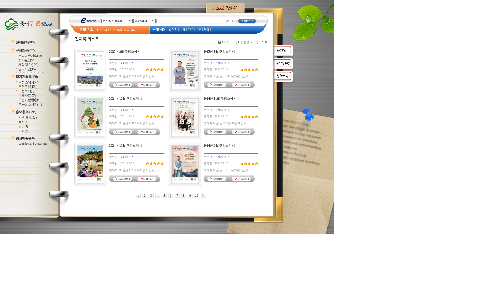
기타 (23, 131)
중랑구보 (27, 87)
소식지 (173, 29)
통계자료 (26, 95)
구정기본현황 (29, 100)
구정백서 (26, 91)
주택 (198, 29)
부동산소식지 (30, 104)
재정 (206, 29)
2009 (190, 29)
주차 (182, 29)
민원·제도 (27, 117)
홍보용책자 (26, 112)
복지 (23, 122)
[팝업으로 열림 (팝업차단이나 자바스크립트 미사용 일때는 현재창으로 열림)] (147, 87)
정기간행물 (27, 77)
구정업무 (25, 50)
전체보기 (25, 42)
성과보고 (26, 60)
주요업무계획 (30, 56)
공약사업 (26, 69)
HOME (226, 42)
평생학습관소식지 (32, 144)
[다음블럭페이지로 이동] (203, 195)
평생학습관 (25, 138)
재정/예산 (28, 65)
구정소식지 (29, 82)
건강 (23, 126)
